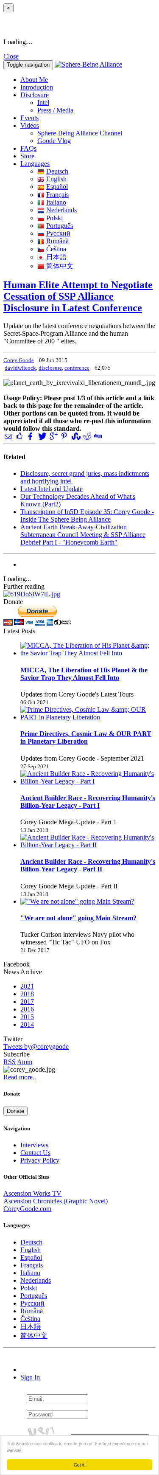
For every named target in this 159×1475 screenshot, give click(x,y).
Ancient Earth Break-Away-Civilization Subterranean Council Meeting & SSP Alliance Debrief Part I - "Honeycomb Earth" (82, 534)
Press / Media (55, 110)
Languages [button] (35, 163)
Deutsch (57, 171)
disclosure (50, 368)
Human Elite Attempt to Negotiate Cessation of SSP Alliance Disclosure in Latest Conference (78, 296)
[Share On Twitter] (41, 436)
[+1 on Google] (53, 436)
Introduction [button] (36, 87)
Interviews (34, 1145)
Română (57, 240)
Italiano (56, 202)
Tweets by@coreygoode (36, 1046)
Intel (43, 102)
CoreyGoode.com (27, 1208)
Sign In (30, 1377)
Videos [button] (29, 125)
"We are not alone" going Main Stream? (78, 918)
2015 (27, 1016)
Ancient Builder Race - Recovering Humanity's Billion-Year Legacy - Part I (87, 801)
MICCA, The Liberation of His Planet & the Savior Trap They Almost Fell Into (84, 673)
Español (57, 186)
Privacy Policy (39, 1160)
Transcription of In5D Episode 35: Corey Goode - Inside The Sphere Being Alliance (87, 515)
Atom (24, 1061)
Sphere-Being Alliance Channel (79, 133)
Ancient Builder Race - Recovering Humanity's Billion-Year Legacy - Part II (87, 865)
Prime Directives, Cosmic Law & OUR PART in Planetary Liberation (85, 737)
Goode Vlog (54, 140)
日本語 (56, 257)
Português (59, 225)
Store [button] (27, 156)
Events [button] (29, 117)
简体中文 (59, 266)
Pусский (58, 233)
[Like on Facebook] (19, 436)
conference (76, 368)
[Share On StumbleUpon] (75, 436)
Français (57, 194)
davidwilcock (20, 368)
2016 (27, 1009)
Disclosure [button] (34, 94)
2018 (27, 993)
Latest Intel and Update (51, 488)
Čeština (56, 249)
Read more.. (19, 1077)
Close (11, 56)
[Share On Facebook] (30, 436)
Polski (54, 218)
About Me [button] (34, 79)
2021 (27, 986)
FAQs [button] (28, 148)
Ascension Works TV (32, 1193)
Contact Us (35, 1152)
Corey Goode (18, 360)
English (56, 179)
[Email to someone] (8, 436)
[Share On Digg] (97, 436)
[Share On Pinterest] (64, 436)
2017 (27, 1001)
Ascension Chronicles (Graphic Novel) (55, 1201)
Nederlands (61, 210)
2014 (27, 1024)
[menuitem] (96, 103)
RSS (9, 1061)
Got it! (80, 1464)
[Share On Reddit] (86, 436)
